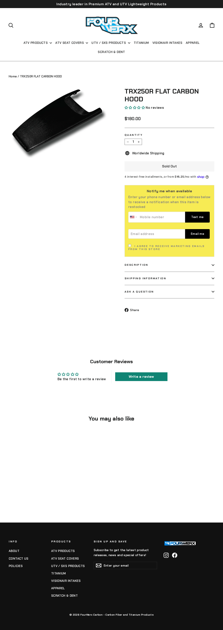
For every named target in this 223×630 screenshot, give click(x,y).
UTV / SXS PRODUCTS (109, 43)
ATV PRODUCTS (36, 43)
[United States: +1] (133, 217)
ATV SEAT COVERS (70, 43)
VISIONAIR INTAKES (167, 43)
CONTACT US (19, 558)
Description (136, 265)
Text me (197, 217)
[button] (135, 108)
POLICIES (16, 566)
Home (13, 76)
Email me (197, 234)
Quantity (134, 134)
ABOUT (14, 551)
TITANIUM (141, 43)
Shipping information (145, 278)
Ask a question (139, 291)
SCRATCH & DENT (111, 52)
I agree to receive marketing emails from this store (166, 247)
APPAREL (193, 43)
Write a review (141, 376)
